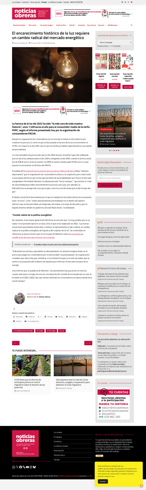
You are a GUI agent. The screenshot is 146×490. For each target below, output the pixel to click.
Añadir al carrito (101, 86)
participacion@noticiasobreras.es (112, 371)
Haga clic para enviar (110, 185)
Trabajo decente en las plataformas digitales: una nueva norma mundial (113, 275)
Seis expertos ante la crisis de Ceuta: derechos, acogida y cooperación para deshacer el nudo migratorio (73, 382)
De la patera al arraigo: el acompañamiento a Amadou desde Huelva (113, 252)
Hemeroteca (59, 455)
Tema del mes (91, 25)
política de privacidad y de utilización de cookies (115, 469)
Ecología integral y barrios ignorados (113, 237)
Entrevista (81, 25)
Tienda (66, 2)
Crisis (40, 330)
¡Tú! (101, 222)
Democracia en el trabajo (108, 241)
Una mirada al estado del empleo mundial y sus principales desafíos (112, 306)
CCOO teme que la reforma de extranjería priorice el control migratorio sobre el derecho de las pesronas (29, 383)
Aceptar (103, 481)
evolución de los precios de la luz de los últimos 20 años (50, 171)
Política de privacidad (68, 476)
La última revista (55, 2)
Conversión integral (46, 25)
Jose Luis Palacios (21, 43)
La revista (16, 2)
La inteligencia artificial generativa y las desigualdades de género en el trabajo (114, 297)
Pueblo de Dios (61, 25)
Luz (62, 330)
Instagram (128, 2)
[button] (109, 150)
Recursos (101, 25)
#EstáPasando (112, 25)
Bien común (32, 25)
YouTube (131, 2)
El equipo (58, 437)
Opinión (72, 25)
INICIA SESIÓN (76, 2)
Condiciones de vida (24, 330)
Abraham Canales (65, 388)
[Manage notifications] (141, 486)
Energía (52, 330)
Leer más (128, 87)
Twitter (125, 2)
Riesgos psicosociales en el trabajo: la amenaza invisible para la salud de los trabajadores (114, 285)
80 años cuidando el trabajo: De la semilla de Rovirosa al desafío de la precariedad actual (113, 230)
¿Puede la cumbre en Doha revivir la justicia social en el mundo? (113, 316)
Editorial (101, 346)
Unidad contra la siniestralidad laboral (114, 246)
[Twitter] (14, 309)
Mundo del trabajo (19, 25)
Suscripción (35, 2)
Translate (116, 46)
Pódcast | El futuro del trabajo (113, 268)
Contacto (25, 2)
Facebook (122, 2)
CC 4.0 (89, 476)
